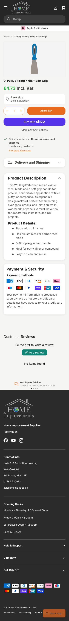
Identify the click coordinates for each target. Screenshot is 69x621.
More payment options (35, 129)
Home (7, 36)
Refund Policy (10, 612)
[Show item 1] (31, 388)
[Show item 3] (35, 388)
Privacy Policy (25, 612)
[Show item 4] (37, 388)
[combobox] (34, 19)
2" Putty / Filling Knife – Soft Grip (30, 36)
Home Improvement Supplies (23, 607)
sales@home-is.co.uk (16, 487)
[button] (63, 8)
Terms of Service (42, 612)
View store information (19, 150)
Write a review (34, 352)
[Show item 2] (33, 388)
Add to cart (46, 110)
